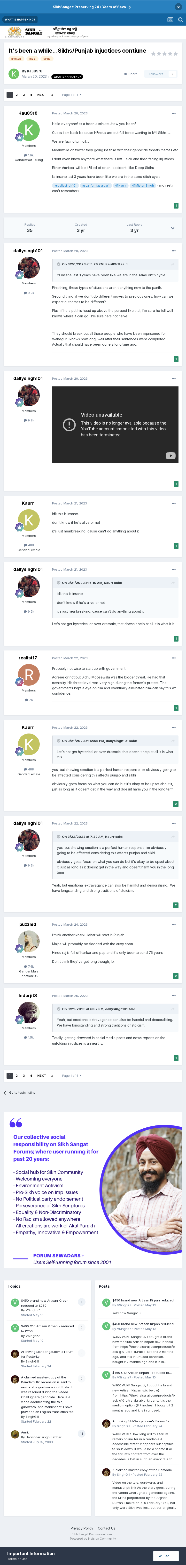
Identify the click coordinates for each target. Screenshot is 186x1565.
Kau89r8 (34, 71)
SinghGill (32, 1361)
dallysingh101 (28, 250)
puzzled (27, 924)
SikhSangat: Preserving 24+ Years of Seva (89, 7)
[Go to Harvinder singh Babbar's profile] (15, 1434)
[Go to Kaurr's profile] (29, 520)
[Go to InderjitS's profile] (29, 1012)
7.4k (30, 966)
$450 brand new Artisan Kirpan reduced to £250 (143, 1300)
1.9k (30, 155)
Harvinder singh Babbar (44, 1437)
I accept (169, 1556)
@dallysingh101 (65, 185)
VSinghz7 (33, 1310)
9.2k (30, 293)
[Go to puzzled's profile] (29, 941)
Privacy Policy (82, 1528)
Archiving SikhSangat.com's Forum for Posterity (141, 1421)
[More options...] (173, 113)
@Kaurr (120, 185)
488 (30, 545)
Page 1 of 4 (71, 95)
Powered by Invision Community (93, 1538)
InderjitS (28, 995)
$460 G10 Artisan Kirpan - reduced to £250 (140, 1373)
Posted (70, 113)
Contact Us (106, 1528)
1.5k (30, 1037)
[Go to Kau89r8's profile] (13, 74)
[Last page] (52, 95)
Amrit (25, 1432)
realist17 (28, 657)
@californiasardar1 (95, 185)
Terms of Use (17, 1559)
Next (41, 95)
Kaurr (28, 503)
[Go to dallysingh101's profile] (29, 268)
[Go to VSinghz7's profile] (15, 1303)
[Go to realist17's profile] (29, 675)
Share (132, 74)
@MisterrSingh (143, 185)
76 (30, 700)
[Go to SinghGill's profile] (15, 1354)
